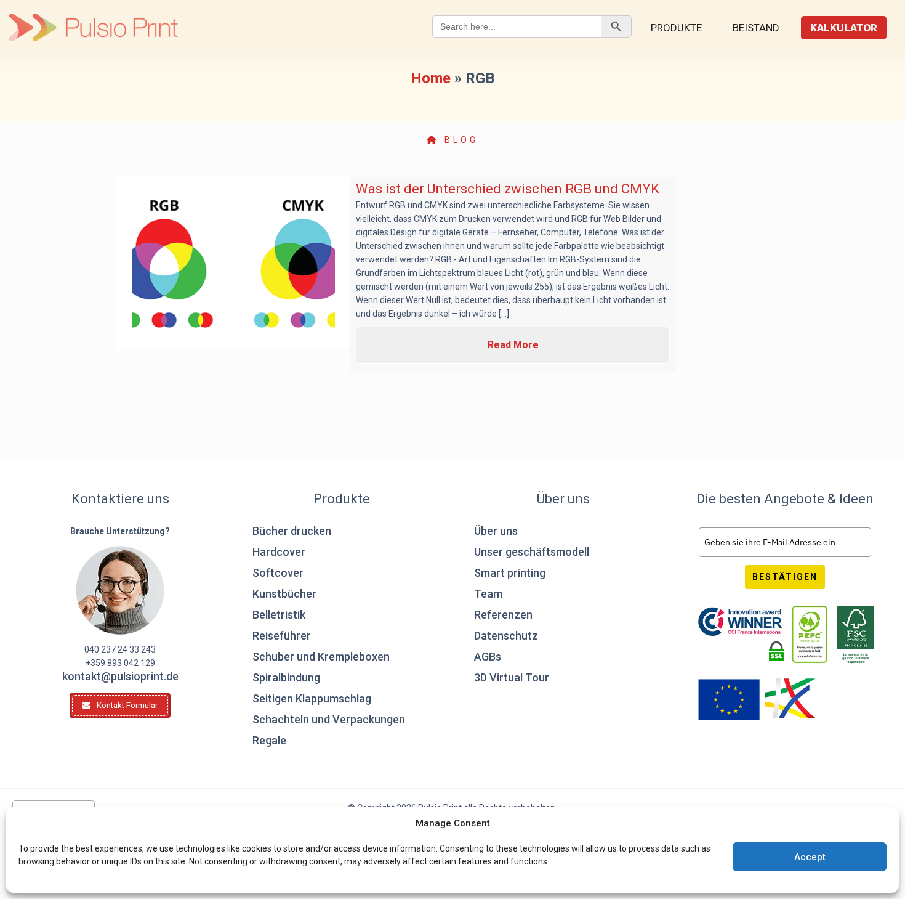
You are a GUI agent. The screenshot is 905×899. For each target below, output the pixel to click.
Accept (810, 857)
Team (488, 593)
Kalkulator (843, 28)
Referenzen (503, 614)
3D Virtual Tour (511, 677)
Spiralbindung (286, 677)
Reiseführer (281, 635)
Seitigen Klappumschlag (311, 698)
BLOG (459, 140)
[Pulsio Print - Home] (93, 27)
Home (431, 78)
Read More (513, 345)
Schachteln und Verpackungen (328, 719)
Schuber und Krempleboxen (321, 656)
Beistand (756, 28)
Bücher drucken (291, 530)
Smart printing (509, 572)
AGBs (487, 656)
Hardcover (278, 551)
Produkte (676, 28)
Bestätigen (785, 577)
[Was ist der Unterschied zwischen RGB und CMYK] (233, 263)
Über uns (496, 530)
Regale (269, 740)
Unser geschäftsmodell (531, 551)
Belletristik (278, 614)
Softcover (278, 572)
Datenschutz (506, 635)
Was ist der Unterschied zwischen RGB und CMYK (507, 189)
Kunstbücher (284, 593)
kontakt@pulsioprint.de (120, 676)
